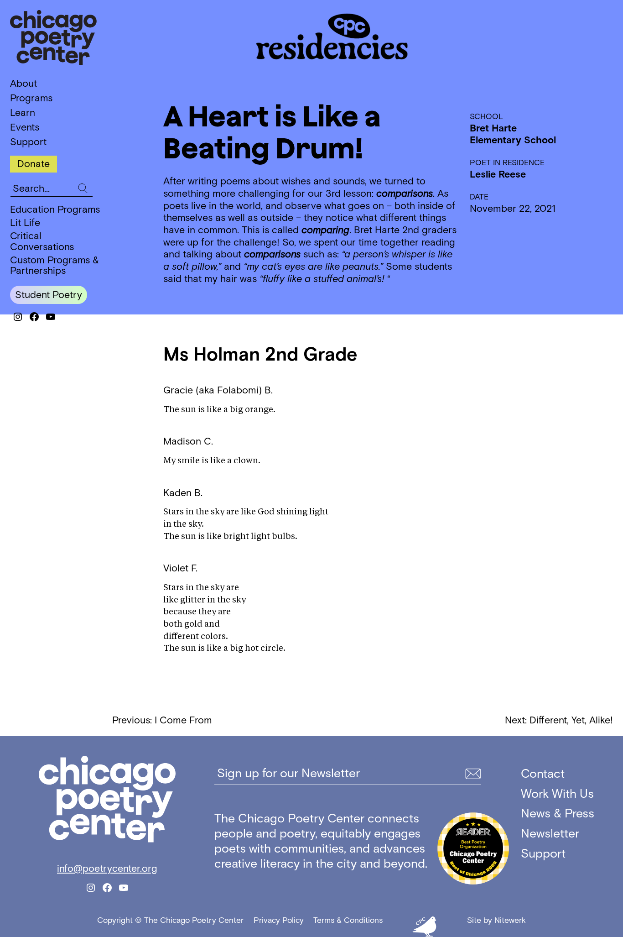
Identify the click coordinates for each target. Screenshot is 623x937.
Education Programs (55, 209)
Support (28, 142)
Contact (543, 773)
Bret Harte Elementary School (513, 134)
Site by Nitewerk (496, 920)
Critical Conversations (42, 241)
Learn (22, 113)
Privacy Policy (279, 920)
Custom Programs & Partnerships (54, 265)
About (23, 83)
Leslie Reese (498, 174)
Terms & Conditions (348, 920)
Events (24, 127)
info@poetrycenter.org (107, 868)
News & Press (557, 813)
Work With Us (557, 793)
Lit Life (25, 222)
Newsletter (550, 833)
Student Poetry (48, 294)
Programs (31, 98)
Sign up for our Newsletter (288, 773)
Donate (33, 163)
